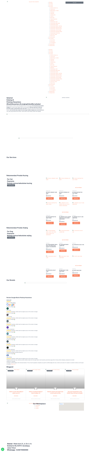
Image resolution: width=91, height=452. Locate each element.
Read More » (16, 395)
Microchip (52, 17)
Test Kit (51, 16)
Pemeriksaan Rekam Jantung (56, 26)
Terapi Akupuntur (53, 19)
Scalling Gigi (52, 14)
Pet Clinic (51, 6)
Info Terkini (51, 38)
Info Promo (52, 41)
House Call (52, 9)
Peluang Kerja (51, 44)
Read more (76, 198)
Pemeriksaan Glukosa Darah (56, 27)
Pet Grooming (52, 37)
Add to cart (50, 198)
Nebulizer (52, 20)
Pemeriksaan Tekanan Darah (56, 28)
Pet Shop (51, 3)
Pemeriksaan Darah (54, 24)
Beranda (50, 2)
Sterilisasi (52, 12)
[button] (55, 48)
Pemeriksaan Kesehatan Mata (56, 31)
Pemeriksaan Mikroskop (55, 23)
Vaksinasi (52, 13)
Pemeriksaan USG (53, 21)
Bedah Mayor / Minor (54, 10)
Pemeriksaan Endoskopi (55, 32)
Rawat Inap (52, 35)
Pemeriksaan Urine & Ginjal (55, 30)
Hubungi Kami (52, 45)
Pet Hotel (51, 5)
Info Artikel (52, 39)
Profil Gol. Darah (53, 34)
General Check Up (54, 7)
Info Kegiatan (53, 42)
